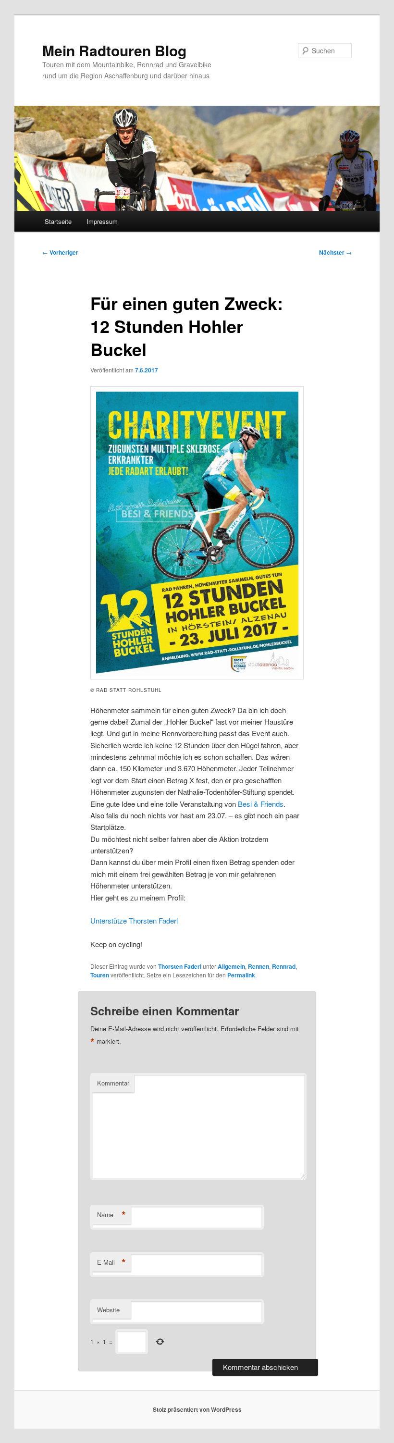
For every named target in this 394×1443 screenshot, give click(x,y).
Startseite (58, 221)
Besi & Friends (260, 804)
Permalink (241, 975)
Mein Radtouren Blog (114, 50)
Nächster (335, 252)
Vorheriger (60, 252)
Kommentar (113, 1082)
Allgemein (231, 966)
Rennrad (284, 966)
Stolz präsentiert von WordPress (197, 1409)
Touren (99, 975)
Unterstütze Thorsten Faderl (134, 920)
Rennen (258, 966)
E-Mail (111, 1262)
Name (111, 1214)
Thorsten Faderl (179, 966)
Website (108, 1309)
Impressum (102, 221)
